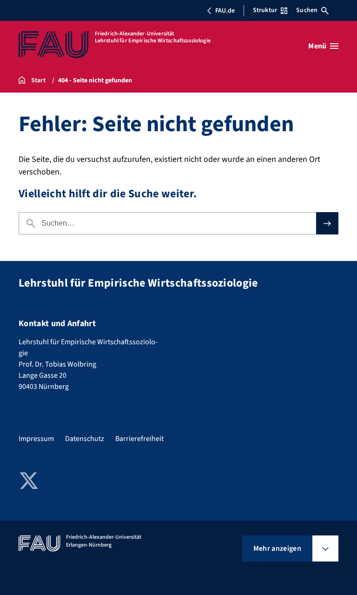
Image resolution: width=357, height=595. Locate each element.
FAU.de (225, 10)
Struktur (265, 10)
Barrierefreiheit (139, 439)
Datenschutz (84, 439)
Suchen (306, 10)
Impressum (36, 439)
